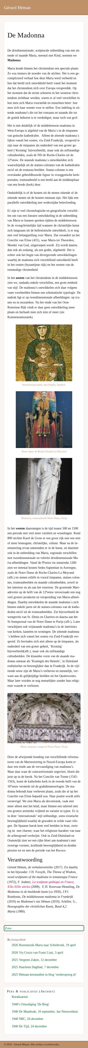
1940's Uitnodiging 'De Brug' (30, 1004)
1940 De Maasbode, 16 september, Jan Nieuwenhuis (45, 1011)
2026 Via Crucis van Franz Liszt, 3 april (37, 952)
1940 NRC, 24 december (27, 1019)
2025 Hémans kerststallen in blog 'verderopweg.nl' (44, 974)
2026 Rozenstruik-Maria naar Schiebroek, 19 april (44, 945)
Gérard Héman (17, 7)
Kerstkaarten (20, 997)
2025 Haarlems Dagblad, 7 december (35, 967)
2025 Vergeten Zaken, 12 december (34, 960)
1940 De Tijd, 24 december (29, 1026)
